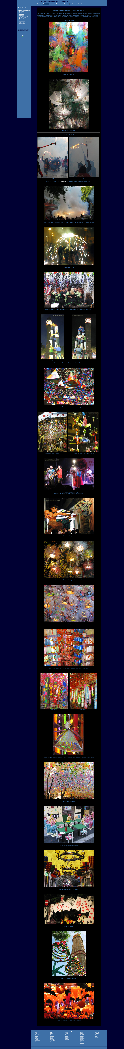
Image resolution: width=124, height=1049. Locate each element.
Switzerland (52, 1040)
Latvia (66, 1036)
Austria (51, 1033)
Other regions (22, 23)
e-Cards (73, 4)
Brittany (51, 1034)
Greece (36, 1036)
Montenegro (37, 1040)
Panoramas (59, 4)
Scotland (52, 1039)
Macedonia (82, 1038)
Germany (52, 1037)
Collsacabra (22, 21)
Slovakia (82, 1043)
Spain (36, 1033)
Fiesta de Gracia (23, 19)
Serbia (81, 1041)
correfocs (63, 181)
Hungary (82, 1036)
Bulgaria (82, 1033)
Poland (81, 1039)
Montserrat (21, 14)
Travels (66, 4)
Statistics (97, 1033)
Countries (45, 4)
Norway (67, 1038)
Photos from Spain (23, 8)
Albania (36, 1038)
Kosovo (81, 1037)
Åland (66, 1032)
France (51, 1032)
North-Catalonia (22, 18)
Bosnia (81, 1032)
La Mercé (21, 12)
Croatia (36, 1039)
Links (96, 1036)
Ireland (51, 1038)
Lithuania (67, 1037)
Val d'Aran (21, 22)
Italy (36, 1037)
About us (97, 1032)
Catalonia (37, 1034)
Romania (82, 1040)
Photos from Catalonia (24, 10)
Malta (36, 1032)
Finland (66, 1033)
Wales (51, 1041)
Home (38, 4)
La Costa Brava (22, 17)
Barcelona (21, 11)
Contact (80, 4)
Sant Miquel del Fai (23, 16)
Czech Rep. (82, 1034)
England (52, 1036)
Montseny (21, 15)
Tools (96, 1034)
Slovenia (37, 1041)
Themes (52, 4)
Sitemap (96, 1037)
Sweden (67, 1039)
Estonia (66, 1034)
